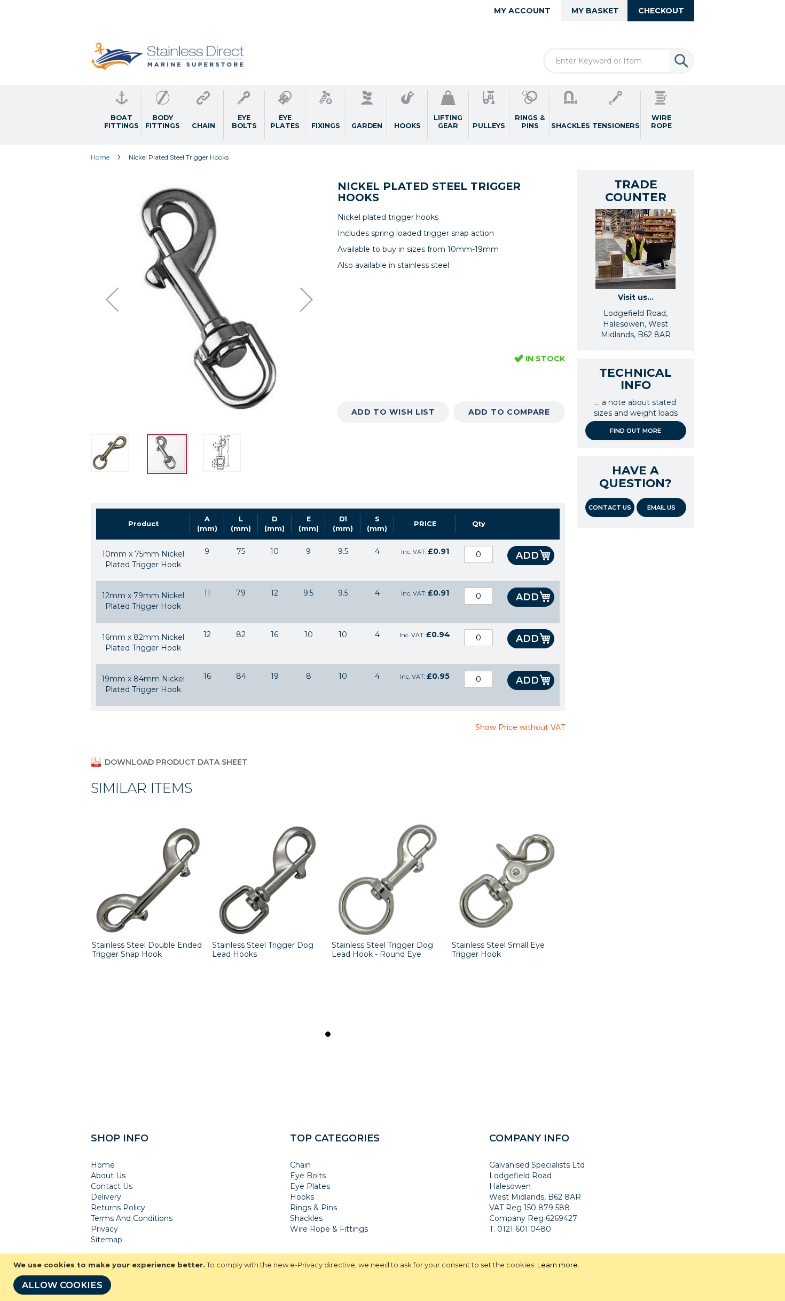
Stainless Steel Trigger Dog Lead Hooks (262, 949)
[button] (112, 299)
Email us (661, 507)
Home (100, 157)
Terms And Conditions (131, 1218)
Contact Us (609, 507)
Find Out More (635, 430)
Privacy (104, 1229)
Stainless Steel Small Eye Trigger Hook (498, 949)
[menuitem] (121, 114)
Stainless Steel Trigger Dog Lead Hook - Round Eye (382, 949)
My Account (522, 10)
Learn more (557, 1264)
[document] (393, 1277)
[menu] (392, 115)
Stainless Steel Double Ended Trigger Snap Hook (147, 949)
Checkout (661, 10)
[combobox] (618, 61)
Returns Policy (118, 1207)
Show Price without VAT (520, 727)
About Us (108, 1175)
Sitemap (106, 1239)
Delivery (106, 1197)
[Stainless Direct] (169, 57)
